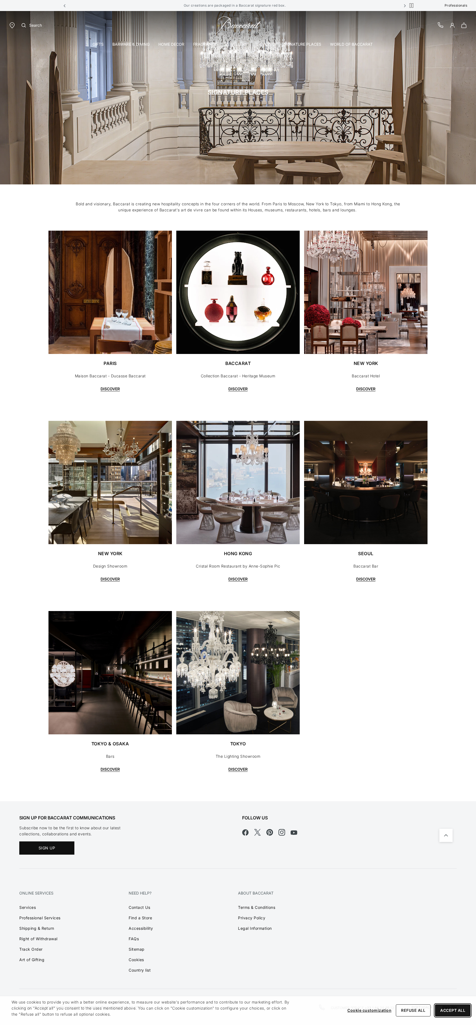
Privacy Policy (251, 917)
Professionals (456, 5)
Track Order (31, 949)
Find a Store (140, 917)
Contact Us (139, 907)
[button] (64, 5)
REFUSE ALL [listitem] (413, 1010)
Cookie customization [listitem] (369, 1010)
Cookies (136, 959)
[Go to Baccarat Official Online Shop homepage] (238, 25)
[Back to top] (446, 835)
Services (27, 907)
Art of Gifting (31, 959)
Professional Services (40, 917)
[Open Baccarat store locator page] (12, 25)
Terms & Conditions (256, 907)
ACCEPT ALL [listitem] (452, 1010)
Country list (140, 970)
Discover (110, 388)
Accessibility (141, 928)
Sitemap (137, 949)
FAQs (134, 938)
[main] (238, 406)
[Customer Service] (440, 25)
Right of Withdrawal (38, 938)
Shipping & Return (36, 928)
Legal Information (255, 928)
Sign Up (47, 848)
